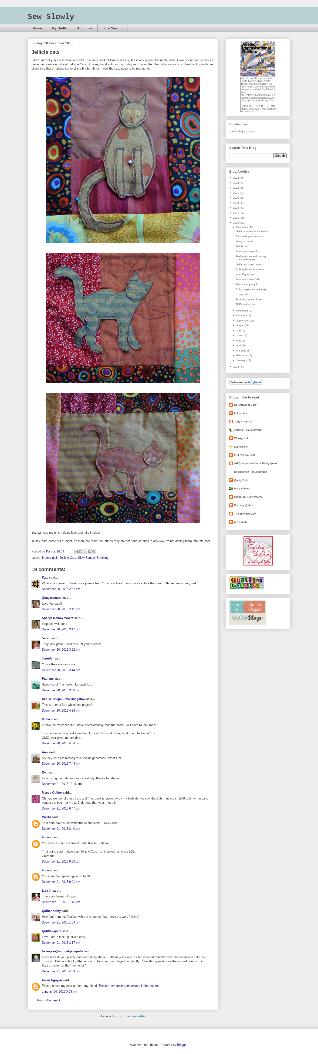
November (242, 310)
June (239, 335)
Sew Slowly (51, 17)
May (239, 340)
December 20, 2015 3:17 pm (61, 629)
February (241, 355)
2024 (236, 177)
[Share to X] (85, 551)
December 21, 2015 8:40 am (61, 828)
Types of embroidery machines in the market (129, 985)
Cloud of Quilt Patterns (248, 496)
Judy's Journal (243, 421)
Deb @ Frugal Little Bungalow (63, 699)
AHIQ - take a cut (245, 304)
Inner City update (245, 274)
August (240, 325)
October (241, 315)
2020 (236, 197)
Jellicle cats (242, 246)
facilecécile (241, 446)
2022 (236, 187)
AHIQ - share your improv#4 (252, 231)
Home (37, 28)
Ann (45, 752)
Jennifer (48, 658)
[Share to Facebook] (89, 551)
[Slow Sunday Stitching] (258, 564)
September (242, 320)
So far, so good (244, 241)
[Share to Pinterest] (93, 551)
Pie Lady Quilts (243, 505)
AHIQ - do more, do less (249, 264)
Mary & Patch (242, 488)
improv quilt (50, 557)
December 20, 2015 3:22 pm (61, 649)
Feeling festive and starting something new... (251, 258)
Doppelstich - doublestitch (250, 471)
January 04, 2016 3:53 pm (59, 991)
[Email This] (76, 551)
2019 (236, 202)
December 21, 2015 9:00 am (61, 861)
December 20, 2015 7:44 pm (61, 763)
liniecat (47, 837)
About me (84, 28)
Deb (44, 772)
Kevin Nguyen (52, 980)
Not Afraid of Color (245, 404)
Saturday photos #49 (247, 279)
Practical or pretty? (246, 284)
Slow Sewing (112, 28)
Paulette (48, 678)
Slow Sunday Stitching (93, 557)
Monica (47, 719)
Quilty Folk (241, 480)
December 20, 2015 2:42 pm (61, 609)
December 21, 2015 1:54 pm (61, 922)
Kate (45, 577)
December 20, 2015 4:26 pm (61, 710)
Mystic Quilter (52, 792)
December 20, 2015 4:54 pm (61, 743)
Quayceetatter (51, 597)
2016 (236, 217)
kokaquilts (240, 413)
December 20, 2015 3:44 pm (61, 670)
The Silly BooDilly (245, 513)
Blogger (182, 1045)
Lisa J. (46, 890)
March (240, 350)
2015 (236, 222)
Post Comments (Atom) (132, 1016)
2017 (236, 212)
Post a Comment (48, 1000)
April (239, 345)
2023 (236, 182)
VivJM (46, 817)
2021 (236, 192)
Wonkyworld (242, 438)
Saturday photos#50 (247, 251)
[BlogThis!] (80, 551)
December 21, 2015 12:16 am (62, 784)
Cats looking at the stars (249, 236)
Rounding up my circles (249, 299)
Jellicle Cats (68, 557)
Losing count (243, 294)
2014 (236, 366)
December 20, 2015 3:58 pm (61, 690)
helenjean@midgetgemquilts (62, 951)
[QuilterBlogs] (247, 623)
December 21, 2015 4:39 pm (61, 971)
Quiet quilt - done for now (250, 269)
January (241, 360)
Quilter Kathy (51, 911)
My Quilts (59, 28)
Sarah (46, 638)
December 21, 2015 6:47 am (61, 808)
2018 (236, 207)
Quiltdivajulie (51, 931)
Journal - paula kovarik (248, 429)
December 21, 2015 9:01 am (61, 881)
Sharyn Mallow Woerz (57, 618)
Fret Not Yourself (244, 455)
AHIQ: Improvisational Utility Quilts (255, 463)
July (239, 330)
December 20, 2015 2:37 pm (61, 589)
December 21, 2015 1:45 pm (61, 902)
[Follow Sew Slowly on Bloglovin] (246, 383)
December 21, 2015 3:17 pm (61, 942)
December (242, 227)
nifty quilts (240, 522)
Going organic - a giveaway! (251, 289)
